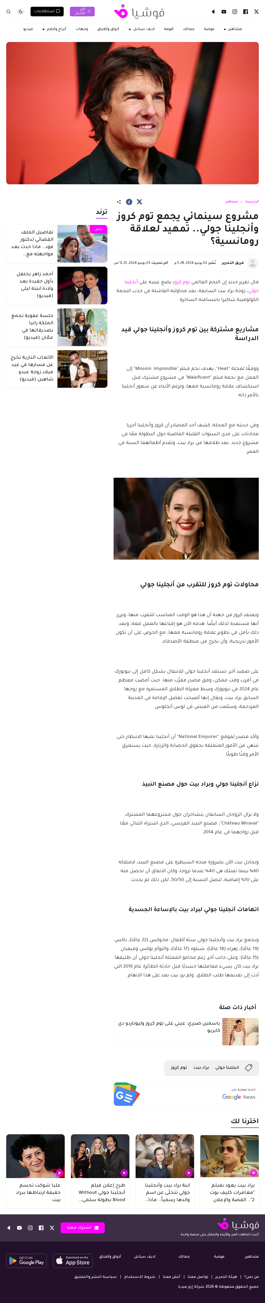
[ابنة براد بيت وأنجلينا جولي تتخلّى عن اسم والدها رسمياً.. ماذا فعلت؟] (165, 1156)
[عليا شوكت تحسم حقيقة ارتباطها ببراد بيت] (35, 1156)
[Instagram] (234, 11)
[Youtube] (224, 11)
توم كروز (181, 282)
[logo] (139, 11)
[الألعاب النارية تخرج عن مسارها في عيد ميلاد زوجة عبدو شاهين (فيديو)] (82, 369)
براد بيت (201, 1068)
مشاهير (231, 202)
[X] (256, 11)
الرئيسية (252, 202)
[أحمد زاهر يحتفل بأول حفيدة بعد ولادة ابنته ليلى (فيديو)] (82, 285)
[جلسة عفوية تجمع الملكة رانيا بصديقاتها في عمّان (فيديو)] (82, 327)
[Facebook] (245, 11)
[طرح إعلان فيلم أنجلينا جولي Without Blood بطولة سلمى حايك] (100, 1156)
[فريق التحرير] (252, 263)
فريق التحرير (233, 263)
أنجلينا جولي (227, 1068)
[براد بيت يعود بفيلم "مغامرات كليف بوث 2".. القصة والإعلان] (229, 1156)
